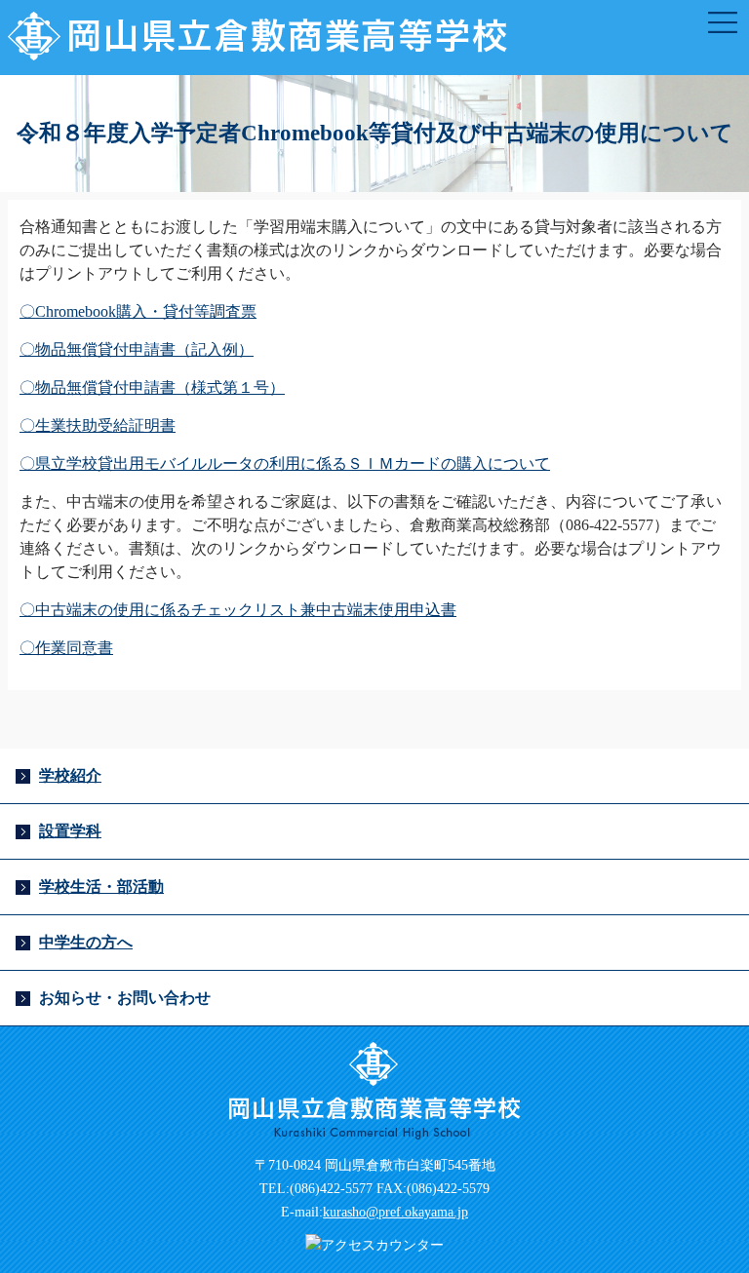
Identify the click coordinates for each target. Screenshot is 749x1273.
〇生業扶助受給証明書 (98, 425)
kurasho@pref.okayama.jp (395, 1212)
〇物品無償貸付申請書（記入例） (137, 349)
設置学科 (70, 831)
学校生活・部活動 (101, 886)
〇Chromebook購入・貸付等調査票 (138, 311)
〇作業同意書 (66, 647)
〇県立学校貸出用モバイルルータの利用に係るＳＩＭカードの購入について (285, 463)
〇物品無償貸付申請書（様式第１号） (152, 387)
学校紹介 (70, 775)
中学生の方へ (86, 942)
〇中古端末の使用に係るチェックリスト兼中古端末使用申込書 (238, 609)
